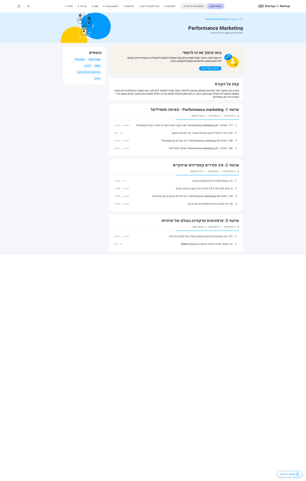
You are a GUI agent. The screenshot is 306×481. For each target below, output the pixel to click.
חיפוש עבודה (112, 6)
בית (241, 19)
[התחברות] (19, 6)
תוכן (96, 6)
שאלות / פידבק (287, 474)
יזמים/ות (171, 6)
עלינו (70, 6)
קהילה (83, 6)
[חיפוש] (28, 6)
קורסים (234, 19)
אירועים (130, 6)
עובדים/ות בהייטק (150, 6)
